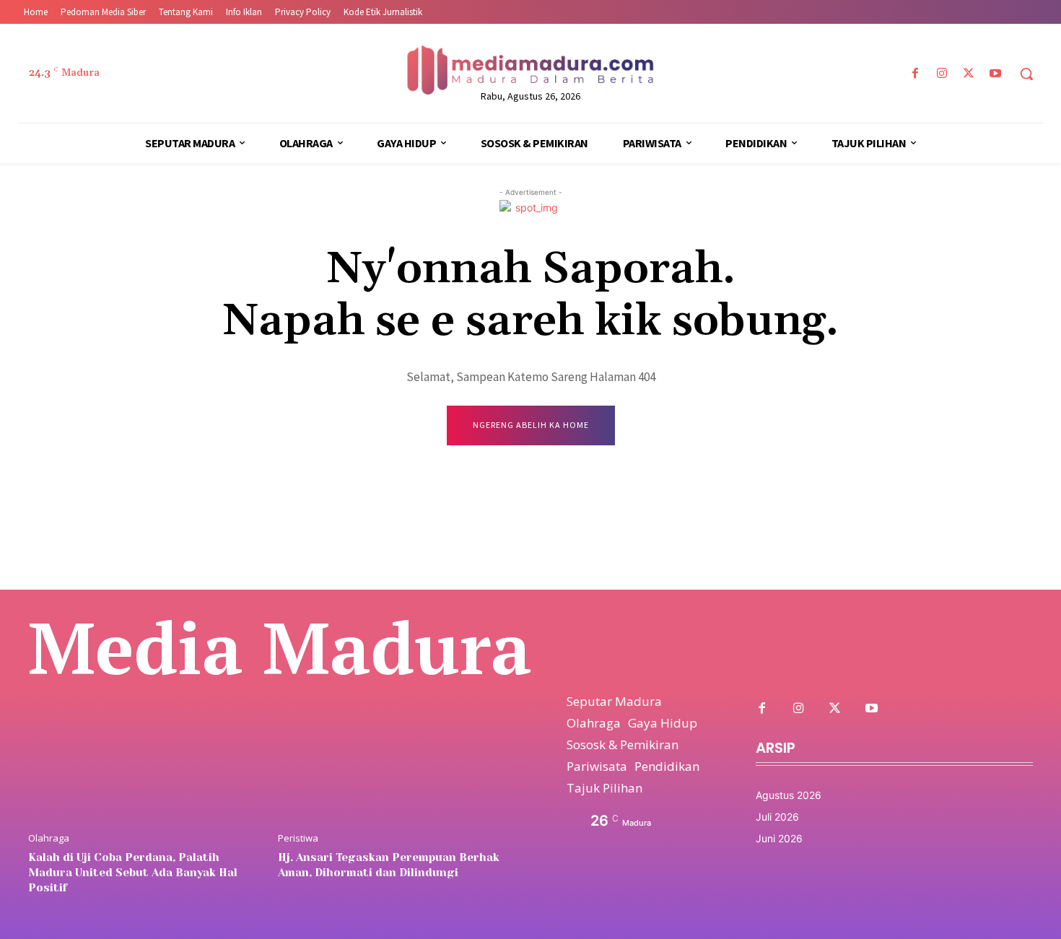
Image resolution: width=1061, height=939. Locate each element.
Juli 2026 (777, 817)
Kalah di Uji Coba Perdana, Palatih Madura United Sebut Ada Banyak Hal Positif (132, 872)
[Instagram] (941, 74)
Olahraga (48, 838)
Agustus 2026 (788, 795)
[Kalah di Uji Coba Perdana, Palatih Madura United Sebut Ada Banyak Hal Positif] (145, 737)
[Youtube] (995, 74)
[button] (1026, 73)
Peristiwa (298, 838)
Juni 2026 (779, 838)
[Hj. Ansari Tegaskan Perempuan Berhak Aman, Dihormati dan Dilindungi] (395, 737)
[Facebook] (915, 74)
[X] (969, 74)
